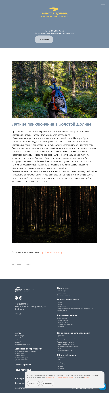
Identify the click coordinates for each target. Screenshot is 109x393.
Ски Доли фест (19, 340)
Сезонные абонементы (64, 340)
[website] (20, 298)
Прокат (59, 304)
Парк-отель (63, 288)
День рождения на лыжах (22, 344)
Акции (59, 348)
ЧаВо (58, 360)
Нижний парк (61, 293)
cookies (86, 377)
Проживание (61, 336)
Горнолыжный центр (68, 299)
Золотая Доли (19, 338)
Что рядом (60, 368)
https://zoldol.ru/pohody (51, 252)
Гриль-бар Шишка (62, 322)
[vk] (16, 298)
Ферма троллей (62, 318)
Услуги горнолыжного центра (66, 338)
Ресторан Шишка (62, 320)
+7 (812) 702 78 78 (54, 30)
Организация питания (21, 360)
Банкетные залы (20, 353)
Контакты (60, 366)
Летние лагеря (19, 336)
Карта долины (61, 358)
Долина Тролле (22, 364)
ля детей (18, 342)
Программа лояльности (64, 350)
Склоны (59, 302)
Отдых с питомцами (63, 295)
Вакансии (19, 383)
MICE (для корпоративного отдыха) (26, 351)
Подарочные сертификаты (65, 342)
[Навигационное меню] (103, 6)
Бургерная (60, 326)
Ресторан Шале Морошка (65, 324)
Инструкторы (61, 306)
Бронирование (22, 378)
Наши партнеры (23, 370)
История (59, 362)
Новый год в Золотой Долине (66, 344)
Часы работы (61, 364)
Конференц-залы (20, 355)
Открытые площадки (21, 358)
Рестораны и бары (67, 315)
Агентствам (21, 388)
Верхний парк (61, 291)
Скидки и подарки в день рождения (68, 346)
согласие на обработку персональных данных (59, 377)
